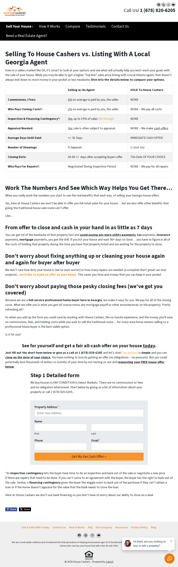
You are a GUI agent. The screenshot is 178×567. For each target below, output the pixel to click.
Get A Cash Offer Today (35, 527)
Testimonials (96, 26)
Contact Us (120, 26)
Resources (121, 527)
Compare (73, 26)
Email (95, 440)
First (36, 433)
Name (38, 421)
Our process (130, 353)
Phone (38, 440)
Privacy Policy (139, 527)
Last (93, 433)
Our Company (104, 527)
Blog (153, 527)
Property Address (46, 407)
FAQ (90, 527)
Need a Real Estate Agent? (26, 36)
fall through (106, 119)
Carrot (109, 562)
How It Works (49, 26)
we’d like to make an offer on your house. (48, 274)
